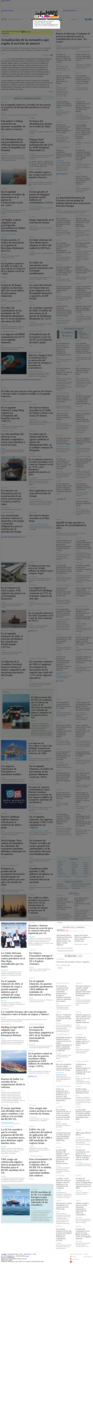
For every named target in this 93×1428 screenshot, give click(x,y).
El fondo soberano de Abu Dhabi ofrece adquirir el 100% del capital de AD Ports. (40, 244)
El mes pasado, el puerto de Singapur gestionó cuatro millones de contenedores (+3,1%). (41, 197)
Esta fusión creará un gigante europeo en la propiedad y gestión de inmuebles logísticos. (40, 580)
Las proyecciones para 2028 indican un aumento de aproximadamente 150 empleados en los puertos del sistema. (83, 556)
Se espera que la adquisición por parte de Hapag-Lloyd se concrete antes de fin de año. (40, 184)
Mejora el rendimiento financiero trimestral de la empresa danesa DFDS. (64, 154)
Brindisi (60, 868)
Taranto (86, 868)
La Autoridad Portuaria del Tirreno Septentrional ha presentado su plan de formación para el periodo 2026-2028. (83, 579)
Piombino (74, 874)
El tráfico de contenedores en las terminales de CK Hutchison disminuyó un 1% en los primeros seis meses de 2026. (13, 314)
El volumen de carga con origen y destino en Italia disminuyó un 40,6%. (63, 258)
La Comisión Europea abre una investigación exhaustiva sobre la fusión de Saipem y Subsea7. (25, 1013)
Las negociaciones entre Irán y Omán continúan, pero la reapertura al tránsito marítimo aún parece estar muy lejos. (40, 503)
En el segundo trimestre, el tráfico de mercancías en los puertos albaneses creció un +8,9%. (41, 771)
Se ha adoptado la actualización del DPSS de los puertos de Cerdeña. (63, 705)
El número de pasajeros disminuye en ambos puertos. (16, 401)
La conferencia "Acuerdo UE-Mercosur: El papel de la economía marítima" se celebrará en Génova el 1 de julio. (65, 903)
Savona (86, 866)
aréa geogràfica (84, 337)
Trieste (86, 872)
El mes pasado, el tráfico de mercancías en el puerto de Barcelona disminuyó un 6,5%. (12, 245)
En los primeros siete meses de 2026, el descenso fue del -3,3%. (63, 68)
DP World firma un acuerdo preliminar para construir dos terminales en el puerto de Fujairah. (63, 777)
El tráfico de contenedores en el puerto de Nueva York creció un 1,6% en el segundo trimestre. (63, 463)
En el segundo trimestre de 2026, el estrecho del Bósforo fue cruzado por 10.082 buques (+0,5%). (12, 640)
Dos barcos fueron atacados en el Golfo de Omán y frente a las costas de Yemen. (41, 411)
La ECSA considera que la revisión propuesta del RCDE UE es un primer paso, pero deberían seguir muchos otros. (13, 1136)
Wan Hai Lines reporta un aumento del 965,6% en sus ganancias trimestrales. (83, 222)
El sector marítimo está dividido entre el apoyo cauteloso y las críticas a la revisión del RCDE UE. (12, 1113)
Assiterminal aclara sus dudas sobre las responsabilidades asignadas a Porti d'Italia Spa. (63, 1136)
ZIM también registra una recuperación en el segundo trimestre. (39, 175)
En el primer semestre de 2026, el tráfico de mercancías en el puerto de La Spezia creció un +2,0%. (13, 268)
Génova (74, 862)
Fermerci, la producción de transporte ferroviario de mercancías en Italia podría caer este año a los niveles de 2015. (13, 876)
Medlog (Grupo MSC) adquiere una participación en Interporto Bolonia (13, 1031)
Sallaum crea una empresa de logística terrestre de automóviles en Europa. (63, 79)
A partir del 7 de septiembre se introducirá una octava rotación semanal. (84, 66)
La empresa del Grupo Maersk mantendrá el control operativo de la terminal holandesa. (41, 157)
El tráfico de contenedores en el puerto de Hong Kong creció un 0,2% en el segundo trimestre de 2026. (83, 1183)
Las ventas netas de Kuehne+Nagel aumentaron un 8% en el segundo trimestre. (63, 755)
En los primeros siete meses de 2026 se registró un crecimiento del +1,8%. (83, 117)
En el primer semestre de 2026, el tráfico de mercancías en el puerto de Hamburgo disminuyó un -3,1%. (41, 313)
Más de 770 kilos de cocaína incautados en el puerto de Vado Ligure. (63, 1017)
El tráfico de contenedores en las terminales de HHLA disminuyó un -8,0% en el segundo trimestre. (83, 155)
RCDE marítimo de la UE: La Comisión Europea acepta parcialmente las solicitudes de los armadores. (41, 1198)
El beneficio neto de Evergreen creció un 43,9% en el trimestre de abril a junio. (40, 338)
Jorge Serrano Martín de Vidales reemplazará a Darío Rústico (83, 190)
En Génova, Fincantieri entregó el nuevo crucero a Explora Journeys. (41, 958)
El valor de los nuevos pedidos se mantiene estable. (62, 804)
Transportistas (76, 888)
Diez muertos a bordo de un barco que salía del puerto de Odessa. (83, 1051)
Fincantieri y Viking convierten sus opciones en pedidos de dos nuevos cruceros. (13, 125)
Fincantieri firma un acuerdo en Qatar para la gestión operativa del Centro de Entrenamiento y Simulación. (83, 990)
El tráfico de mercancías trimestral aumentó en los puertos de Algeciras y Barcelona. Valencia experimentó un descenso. (63, 663)
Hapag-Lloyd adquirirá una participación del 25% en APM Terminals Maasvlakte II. (41, 145)
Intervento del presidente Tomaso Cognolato (73, 962)
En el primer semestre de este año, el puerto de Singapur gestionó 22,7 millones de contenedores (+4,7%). (64, 1234)
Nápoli (73, 870)
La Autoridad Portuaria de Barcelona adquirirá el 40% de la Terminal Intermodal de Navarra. (41, 1034)
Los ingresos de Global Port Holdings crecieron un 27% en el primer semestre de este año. (40, 593)
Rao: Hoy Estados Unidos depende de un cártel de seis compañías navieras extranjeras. (40, 809)
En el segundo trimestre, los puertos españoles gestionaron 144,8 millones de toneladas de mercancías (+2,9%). (41, 988)
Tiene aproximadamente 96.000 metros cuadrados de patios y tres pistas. (63, 601)
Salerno (86, 864)
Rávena (86, 862)
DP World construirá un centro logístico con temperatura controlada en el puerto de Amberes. (83, 399)
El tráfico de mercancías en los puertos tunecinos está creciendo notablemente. (41, 268)
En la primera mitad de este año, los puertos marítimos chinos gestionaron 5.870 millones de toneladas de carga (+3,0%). (40, 1059)
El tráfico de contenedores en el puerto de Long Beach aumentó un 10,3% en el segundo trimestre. (83, 1234)
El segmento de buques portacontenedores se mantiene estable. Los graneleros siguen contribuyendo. (82, 429)
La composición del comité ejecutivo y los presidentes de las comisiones (83, 761)
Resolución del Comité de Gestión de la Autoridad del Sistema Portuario (64, 714)
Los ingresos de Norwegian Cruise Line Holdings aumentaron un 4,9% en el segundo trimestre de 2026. (40, 748)
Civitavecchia (61, 874)
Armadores (60, 884)
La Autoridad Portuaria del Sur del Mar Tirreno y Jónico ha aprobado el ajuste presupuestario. (64, 569)
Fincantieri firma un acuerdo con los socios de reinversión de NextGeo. (83, 659)
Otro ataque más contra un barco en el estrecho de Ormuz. (40, 1111)
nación (82, 336)
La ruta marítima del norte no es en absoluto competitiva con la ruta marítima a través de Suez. (13, 439)
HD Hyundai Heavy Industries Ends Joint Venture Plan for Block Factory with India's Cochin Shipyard (64, 940)
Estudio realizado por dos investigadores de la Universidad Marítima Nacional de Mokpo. (12, 451)
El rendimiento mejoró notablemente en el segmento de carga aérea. (63, 765)
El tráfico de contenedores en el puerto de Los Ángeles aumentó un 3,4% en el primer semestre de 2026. (83, 1154)
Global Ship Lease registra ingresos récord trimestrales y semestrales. (63, 399)
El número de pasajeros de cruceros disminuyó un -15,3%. (64, 361)
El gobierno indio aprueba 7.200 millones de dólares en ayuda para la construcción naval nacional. (41, 875)
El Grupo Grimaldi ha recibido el (83, 245)
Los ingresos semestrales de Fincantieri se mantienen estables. (11, 770)
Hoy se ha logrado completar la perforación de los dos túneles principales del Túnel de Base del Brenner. (83, 614)
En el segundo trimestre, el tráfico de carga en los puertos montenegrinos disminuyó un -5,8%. (64, 247)
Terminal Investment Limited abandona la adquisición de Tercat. (64, 289)
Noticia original (5, 33)
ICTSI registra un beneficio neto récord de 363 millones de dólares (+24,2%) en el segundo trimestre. (64, 487)
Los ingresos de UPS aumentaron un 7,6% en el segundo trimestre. (63, 640)
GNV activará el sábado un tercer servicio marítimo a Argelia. (63, 416)
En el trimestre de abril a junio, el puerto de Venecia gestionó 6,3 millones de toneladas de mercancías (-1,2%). (63, 349)
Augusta (60, 864)
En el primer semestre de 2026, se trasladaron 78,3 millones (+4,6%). (83, 1220)
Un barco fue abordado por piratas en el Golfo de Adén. (40, 124)
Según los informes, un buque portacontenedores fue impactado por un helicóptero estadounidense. (41, 422)
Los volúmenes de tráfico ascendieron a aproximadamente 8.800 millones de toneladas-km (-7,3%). (40, 684)
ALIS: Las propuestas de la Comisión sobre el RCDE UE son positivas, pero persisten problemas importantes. (63, 1094)
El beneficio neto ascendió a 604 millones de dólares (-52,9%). (63, 649)
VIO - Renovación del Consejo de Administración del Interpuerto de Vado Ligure (83, 777)
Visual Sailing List (67, 332)
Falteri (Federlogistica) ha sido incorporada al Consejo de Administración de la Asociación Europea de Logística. (83, 819)
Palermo (74, 872)
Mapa (85, 876)
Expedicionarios (61, 886)
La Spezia (74, 866)
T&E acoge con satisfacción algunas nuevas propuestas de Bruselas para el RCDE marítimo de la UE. (13, 1166)
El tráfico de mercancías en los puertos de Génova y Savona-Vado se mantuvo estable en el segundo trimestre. (26, 394)
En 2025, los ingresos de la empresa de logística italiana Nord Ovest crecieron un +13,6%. (83, 641)
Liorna (73, 868)
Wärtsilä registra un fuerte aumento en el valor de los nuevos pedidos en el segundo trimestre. (83, 1018)
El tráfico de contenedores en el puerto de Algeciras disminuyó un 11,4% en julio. (63, 58)
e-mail (27, 1256)
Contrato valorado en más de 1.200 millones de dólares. (63, 1056)
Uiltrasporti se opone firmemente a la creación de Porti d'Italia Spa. (64, 1206)
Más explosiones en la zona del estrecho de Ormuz (40, 493)
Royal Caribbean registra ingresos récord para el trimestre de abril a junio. (11, 822)
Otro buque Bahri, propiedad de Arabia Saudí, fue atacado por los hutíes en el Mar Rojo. (63, 613)
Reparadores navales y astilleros (81, 884)
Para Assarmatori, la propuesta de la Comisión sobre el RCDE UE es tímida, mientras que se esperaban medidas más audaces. (40, 1167)
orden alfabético (84, 334)
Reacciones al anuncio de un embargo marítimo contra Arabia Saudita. (63, 1007)
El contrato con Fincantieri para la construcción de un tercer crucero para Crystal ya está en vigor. (11, 497)
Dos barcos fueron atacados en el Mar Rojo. (39, 518)
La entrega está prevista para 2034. (11, 509)
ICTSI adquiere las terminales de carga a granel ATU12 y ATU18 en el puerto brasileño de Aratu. (83, 706)
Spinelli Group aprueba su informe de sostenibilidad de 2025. (71, 525)
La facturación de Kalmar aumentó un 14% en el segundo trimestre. (63, 795)
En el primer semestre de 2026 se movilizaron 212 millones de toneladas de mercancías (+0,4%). (13, 1004)
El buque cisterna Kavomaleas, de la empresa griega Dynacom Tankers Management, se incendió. (63, 1078)
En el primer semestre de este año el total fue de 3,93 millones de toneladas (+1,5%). (13, 212)
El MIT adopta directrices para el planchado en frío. (82, 1091)
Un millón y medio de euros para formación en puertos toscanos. (83, 568)
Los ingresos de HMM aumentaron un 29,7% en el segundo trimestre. (13, 338)
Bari (59, 866)
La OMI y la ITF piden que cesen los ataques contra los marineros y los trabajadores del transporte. (63, 1183)
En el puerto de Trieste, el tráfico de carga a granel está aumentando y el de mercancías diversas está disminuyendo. (40, 847)
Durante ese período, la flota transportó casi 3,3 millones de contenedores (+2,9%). (12, 605)
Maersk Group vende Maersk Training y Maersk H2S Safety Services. (83, 309)
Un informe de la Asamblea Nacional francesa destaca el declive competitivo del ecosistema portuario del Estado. (13, 668)
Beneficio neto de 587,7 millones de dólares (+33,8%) (63, 113)
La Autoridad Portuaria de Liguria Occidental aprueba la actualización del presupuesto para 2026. (83, 1114)
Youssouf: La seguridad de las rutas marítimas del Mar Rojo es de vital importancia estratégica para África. (11, 973)
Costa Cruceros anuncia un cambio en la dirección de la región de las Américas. (83, 180)
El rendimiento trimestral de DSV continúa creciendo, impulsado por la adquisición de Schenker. (63, 819)
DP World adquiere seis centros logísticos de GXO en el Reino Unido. (64, 371)
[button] (91, 19)
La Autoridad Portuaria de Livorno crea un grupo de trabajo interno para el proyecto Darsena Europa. (73, 201)
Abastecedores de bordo (79, 886)
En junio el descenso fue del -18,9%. (11, 301)
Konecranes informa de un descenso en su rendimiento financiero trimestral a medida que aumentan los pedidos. (63, 731)
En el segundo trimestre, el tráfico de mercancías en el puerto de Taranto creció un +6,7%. (83, 79)
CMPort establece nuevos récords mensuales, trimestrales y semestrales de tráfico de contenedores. (82, 1209)
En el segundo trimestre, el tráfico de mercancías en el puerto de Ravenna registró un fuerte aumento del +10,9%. (83, 348)
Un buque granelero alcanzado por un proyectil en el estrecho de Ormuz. (63, 441)
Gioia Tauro (75, 864)
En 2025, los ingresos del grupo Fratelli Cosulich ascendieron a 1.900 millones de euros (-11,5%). (64, 270)
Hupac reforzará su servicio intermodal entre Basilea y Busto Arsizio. (83, 57)
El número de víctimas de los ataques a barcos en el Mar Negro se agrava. (83, 1041)
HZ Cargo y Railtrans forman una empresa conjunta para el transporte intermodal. (83, 463)
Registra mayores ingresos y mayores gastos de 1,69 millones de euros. (64, 579)
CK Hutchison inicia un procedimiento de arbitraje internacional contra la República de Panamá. (13, 145)
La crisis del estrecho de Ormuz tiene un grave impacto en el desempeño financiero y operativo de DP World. (40, 292)
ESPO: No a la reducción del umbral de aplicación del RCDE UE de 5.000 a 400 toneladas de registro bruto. (40, 1136)
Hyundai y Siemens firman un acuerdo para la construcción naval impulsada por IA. (40, 929)
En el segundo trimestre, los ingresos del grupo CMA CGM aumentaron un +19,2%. (41, 822)
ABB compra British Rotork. (83, 1134)
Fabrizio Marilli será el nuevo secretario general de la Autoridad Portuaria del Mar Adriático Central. (63, 545)
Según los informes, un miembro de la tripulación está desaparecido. (63, 450)
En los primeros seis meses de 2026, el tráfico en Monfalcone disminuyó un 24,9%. (40, 861)
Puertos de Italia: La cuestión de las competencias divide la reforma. (13, 1083)
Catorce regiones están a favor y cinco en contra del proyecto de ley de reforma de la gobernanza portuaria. (83, 731)
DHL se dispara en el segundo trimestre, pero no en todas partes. (83, 371)
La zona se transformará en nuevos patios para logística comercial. (63, 322)
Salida (80, 331)
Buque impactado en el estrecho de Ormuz (41, 221)
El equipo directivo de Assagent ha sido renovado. (83, 754)
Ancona (60, 862)
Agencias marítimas (63, 888)
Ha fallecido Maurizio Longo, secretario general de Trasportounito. (83, 270)
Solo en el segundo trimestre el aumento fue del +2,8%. (63, 1125)
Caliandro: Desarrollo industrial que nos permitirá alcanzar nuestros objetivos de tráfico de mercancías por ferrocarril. (12, 1042)
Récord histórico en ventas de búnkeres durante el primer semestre (63, 1246)
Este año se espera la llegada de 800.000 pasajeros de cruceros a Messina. (83, 441)
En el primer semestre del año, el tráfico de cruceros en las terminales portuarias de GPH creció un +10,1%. (63, 1114)
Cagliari (60, 870)
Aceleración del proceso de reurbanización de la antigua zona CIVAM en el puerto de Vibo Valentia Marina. (64, 311)
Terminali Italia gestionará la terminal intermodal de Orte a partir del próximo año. (63, 592)
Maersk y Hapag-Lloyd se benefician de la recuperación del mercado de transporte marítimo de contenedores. (40, 361)
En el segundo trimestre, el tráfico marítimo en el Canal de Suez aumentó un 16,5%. (40, 617)
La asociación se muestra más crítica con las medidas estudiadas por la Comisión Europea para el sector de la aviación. (13, 1179)
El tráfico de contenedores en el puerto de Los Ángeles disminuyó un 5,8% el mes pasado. (83, 106)
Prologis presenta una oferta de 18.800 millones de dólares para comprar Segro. (40, 569)
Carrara (60, 872)
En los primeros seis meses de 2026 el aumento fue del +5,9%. (19, 115)
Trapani (86, 870)
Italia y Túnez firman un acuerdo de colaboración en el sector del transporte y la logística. (83, 592)
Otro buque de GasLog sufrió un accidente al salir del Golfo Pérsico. (83, 486)
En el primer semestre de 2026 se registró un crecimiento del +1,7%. (83, 1244)
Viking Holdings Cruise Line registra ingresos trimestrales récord (64, 104)
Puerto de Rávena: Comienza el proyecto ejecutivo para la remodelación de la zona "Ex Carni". (73, 37)
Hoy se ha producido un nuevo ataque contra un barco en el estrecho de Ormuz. (64, 1067)
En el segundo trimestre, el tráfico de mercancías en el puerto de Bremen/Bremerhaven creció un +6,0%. (26, 107)
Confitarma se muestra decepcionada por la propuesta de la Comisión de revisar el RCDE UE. (83, 1069)
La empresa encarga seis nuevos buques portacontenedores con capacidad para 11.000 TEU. (83, 234)
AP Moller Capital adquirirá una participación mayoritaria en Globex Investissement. (13, 225)
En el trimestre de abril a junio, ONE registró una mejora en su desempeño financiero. (13, 593)
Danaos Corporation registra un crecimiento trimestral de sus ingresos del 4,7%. (83, 417)
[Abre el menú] (2, 19)
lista (69, 876)
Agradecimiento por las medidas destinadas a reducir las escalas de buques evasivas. (39, 1150)
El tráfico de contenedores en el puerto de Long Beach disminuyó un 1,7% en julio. (63, 128)
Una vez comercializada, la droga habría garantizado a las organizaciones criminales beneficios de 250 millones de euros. (64, 1028)
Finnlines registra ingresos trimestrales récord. (83, 503)
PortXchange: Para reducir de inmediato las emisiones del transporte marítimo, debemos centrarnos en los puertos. (13, 847)
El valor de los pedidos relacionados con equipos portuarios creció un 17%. (63, 742)
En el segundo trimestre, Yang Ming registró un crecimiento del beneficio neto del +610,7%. (12, 414)
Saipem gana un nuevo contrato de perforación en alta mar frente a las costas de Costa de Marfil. (83, 797)
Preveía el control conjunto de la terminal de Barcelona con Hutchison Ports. (64, 298)
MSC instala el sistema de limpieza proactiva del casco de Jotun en (63, 222)
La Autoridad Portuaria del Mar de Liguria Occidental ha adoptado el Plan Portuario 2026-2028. (83, 544)
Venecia (86, 874)
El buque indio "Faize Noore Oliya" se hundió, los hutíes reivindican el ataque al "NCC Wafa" (41, 527)
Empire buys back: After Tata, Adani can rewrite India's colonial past (82, 938)
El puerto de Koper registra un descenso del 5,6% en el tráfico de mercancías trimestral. (12, 290)
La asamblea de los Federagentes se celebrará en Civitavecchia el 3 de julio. (82, 902)
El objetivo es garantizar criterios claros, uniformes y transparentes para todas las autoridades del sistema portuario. (83, 1101)
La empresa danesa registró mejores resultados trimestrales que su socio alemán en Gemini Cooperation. (39, 374)
